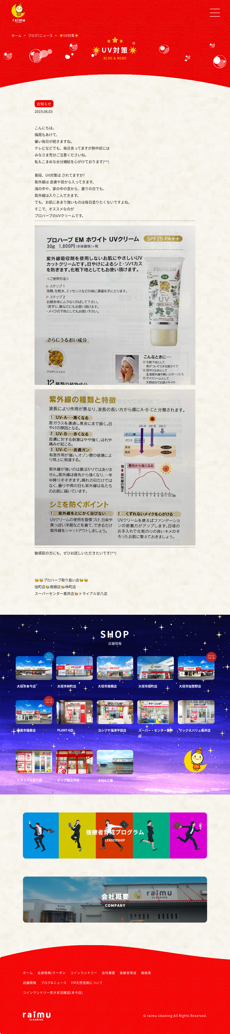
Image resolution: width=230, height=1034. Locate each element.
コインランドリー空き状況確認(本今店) (53, 992)
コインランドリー (83, 972)
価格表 (146, 972)
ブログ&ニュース (54, 982)
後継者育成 (128, 972)
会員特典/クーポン (52, 972)
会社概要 (108, 972)
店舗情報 (29, 982)
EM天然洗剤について (87, 982)
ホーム (28, 972)
